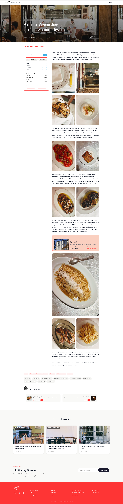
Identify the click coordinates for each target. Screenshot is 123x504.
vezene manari (41, 381)
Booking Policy (34, 490)
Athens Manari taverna (47, 378)
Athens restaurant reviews (30, 381)
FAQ (31, 492)
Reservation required (43, 59)
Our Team (53, 492)
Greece (26, 46)
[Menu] (116, 2)
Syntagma (44, 73)
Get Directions (31, 86)
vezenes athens (50, 381)
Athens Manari (36, 378)
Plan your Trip (95, 492)
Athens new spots (87, 378)
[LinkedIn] (23, 493)
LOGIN (110, 2)
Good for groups (34, 59)
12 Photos (95, 37)
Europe (45, 374)
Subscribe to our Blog (77, 495)
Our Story (53, 490)
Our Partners (54, 495)
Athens (42, 46)
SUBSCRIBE (104, 470)
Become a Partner (76, 490)
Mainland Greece (33, 46)
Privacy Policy (33, 495)
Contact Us (95, 490)
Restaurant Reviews (35, 374)
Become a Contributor (78, 492)
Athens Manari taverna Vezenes (61, 378)
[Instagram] (15, 493)
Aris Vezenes (27, 378)
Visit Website (42, 86)
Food (26, 374)
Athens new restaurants (75, 378)
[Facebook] (19, 493)
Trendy (28, 59)
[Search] (104, 2)
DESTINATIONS (15, 2)
